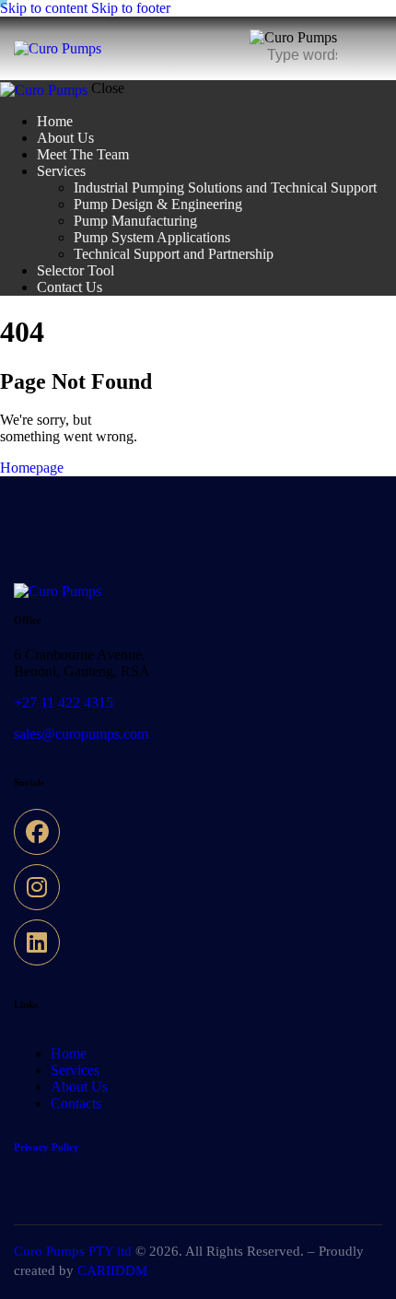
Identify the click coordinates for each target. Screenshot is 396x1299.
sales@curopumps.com (81, 734)
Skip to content (43, 8)
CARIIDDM (112, 1270)
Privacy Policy (46, 1147)
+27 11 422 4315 (63, 702)
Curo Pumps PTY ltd (73, 1251)
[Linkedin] (37, 942)
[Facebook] (37, 832)
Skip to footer (130, 8)
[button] (370, 47)
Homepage (32, 467)
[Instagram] (37, 887)
